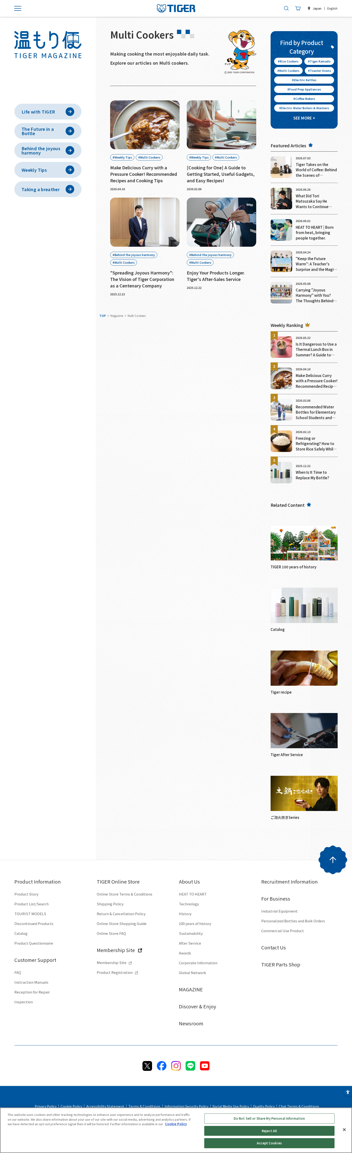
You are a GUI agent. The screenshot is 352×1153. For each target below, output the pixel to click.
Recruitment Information (289, 881)
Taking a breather (41, 189)
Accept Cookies (269, 1143)
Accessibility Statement (105, 1106)
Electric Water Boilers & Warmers (305, 108)
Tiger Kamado (320, 61)
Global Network (192, 972)
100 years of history (195, 923)
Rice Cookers (289, 61)
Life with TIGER (38, 111)
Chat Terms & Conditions (299, 1106)
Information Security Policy (186, 1106)
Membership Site (116, 950)
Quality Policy (264, 1106)
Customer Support (35, 959)
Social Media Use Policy (230, 1106)
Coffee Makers (305, 99)
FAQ (17, 972)
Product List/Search (31, 903)
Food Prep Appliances (305, 89)
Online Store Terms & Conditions (124, 893)
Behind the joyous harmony (41, 150)
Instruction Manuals (31, 982)
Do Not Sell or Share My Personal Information (269, 1118)
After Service (190, 943)
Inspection (23, 1001)
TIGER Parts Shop (280, 964)
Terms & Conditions (144, 1106)
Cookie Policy (71, 1106)
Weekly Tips (34, 170)
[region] (176, 1130)
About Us (189, 881)
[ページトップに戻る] (332, 859)
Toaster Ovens (320, 70)
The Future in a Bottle (38, 131)
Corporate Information (198, 962)
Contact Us (273, 947)
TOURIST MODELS (30, 913)
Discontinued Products (33, 923)
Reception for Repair (32, 991)
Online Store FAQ (111, 933)
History (185, 913)
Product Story (26, 893)
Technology (189, 903)
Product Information (37, 881)
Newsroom (191, 1023)
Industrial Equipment (279, 910)
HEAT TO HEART (193, 893)
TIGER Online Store (118, 881)
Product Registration (115, 972)
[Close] (344, 1129)
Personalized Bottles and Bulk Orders (293, 920)
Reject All (269, 1131)
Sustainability (191, 933)
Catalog (21, 933)
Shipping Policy (110, 903)
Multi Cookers (289, 70)
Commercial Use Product (282, 930)
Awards (185, 952)
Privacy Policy (46, 1106)
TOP (102, 316)
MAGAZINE (191, 989)
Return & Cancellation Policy (121, 913)
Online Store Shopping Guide (122, 923)
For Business (275, 898)
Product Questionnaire (33, 943)
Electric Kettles (305, 80)
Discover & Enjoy (197, 1006)
